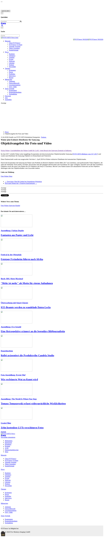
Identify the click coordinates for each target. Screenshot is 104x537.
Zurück (3, 432)
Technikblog (13, 94)
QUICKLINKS (6, 11)
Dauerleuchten (7, 351)
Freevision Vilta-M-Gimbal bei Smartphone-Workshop (23, 181)
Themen (7, 68)
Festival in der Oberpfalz (11, 255)
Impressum (8, 442)
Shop (6, 452)
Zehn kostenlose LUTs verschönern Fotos (22, 427)
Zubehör (11, 57)
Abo (6, 98)
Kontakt (7, 446)
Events (11, 59)
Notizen (11, 65)
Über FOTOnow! (14, 43)
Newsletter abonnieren (8, 437)
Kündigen (8, 444)
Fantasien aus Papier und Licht (17, 235)
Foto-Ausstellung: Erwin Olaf (13, 375)
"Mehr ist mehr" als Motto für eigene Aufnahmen (27, 283)
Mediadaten (8, 441)
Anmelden (8, 99)
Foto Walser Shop (6, 176)
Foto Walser (5, 205)
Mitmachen (8, 79)
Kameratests (13, 90)
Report (11, 78)
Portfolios (12, 74)
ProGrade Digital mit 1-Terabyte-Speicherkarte (21, 183)
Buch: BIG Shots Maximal (12, 279)
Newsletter (12, 67)
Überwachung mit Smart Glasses (14, 303)
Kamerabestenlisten (15, 92)
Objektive (12, 56)
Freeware (8, 96)
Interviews (12, 76)
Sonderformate (13, 50)
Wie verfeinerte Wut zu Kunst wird (19, 379)
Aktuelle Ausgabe (14, 46)
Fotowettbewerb (14, 83)
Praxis (11, 72)
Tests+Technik (9, 88)
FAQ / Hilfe (13, 87)
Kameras (12, 54)
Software (12, 61)
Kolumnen (12, 70)
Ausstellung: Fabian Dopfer (12, 231)
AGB (6, 448)
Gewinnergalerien (14, 85)
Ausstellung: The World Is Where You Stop (19, 399)
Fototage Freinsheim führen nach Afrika (22, 259)
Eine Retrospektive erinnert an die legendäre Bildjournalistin (33, 331)
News (7, 52)
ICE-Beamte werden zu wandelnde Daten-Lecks (26, 307)
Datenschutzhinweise (11, 450)
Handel (17, 205)
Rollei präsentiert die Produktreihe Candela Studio (27, 355)
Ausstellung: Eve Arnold (11, 327)
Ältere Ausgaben (14, 48)
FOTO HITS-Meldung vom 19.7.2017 (85, 154)
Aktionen (12, 81)
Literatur (11, 63)
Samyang (12, 205)
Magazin (7, 41)
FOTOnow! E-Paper (15, 45)
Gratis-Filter (6, 423)
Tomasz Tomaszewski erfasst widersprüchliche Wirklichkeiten (33, 403)
